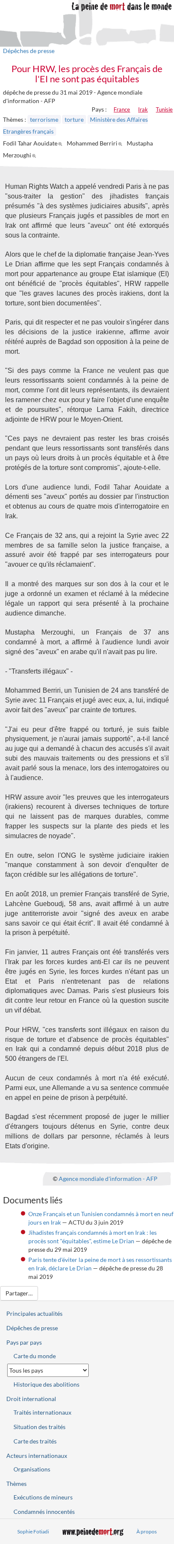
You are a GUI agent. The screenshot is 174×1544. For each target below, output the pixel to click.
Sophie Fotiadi (33, 1531)
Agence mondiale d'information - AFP (108, 1178)
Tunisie (164, 109)
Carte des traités (35, 1441)
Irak (143, 109)
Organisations (32, 1469)
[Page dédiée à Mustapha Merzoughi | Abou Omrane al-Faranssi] (35, 155)
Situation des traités (39, 1426)
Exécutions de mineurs (43, 1497)
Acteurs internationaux (36, 1455)
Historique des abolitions (46, 1384)
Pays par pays (24, 1342)
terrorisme (44, 119)
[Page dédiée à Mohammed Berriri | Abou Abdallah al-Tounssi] (121, 143)
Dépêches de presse (28, 50)
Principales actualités (34, 1313)
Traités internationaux (42, 1412)
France (122, 109)
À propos (146, 1531)
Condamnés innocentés (44, 1511)
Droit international (31, 1398)
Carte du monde (35, 1355)
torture (74, 119)
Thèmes (16, 1483)
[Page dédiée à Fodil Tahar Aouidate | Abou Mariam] (61, 143)
